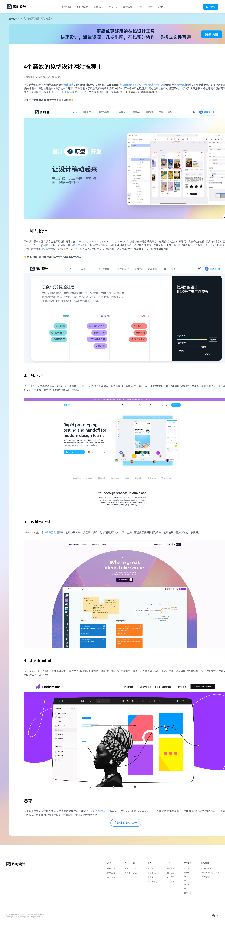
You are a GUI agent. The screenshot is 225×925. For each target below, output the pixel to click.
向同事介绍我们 (132, 873)
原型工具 (111, 873)
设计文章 (13, 19)
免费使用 (210, 6)
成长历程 (171, 877)
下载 (140, 7)
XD (185, 880)
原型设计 (181, 84)
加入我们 (171, 873)
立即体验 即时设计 (125, 822)
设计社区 (66, 7)
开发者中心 (153, 882)
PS (185, 876)
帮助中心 (113, 7)
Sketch (65, 92)
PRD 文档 (111, 877)
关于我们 (162, 7)
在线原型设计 (51, 532)
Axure (55, 92)
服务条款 (152, 877)
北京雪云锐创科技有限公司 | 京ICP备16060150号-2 (25, 915)
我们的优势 (82, 7)
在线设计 (46, 248)
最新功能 (127, 7)
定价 (150, 7)
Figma (186, 868)
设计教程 (98, 7)
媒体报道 (171, 882)
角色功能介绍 (131, 868)
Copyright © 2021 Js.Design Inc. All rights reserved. (24, 917)
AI (185, 889)
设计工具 (111, 868)
